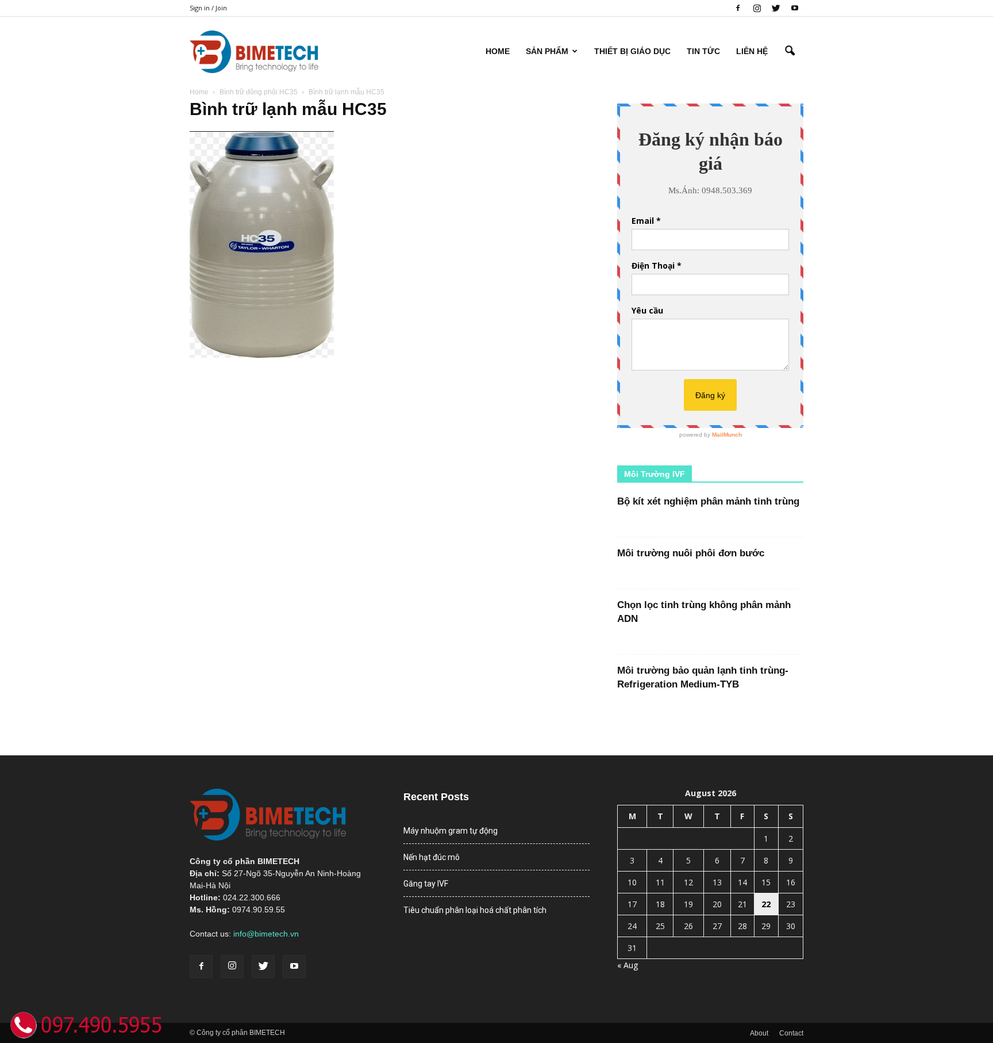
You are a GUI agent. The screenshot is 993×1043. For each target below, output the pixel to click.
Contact (791, 1033)
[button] (789, 51)
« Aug (627, 965)
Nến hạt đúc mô (431, 857)
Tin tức (703, 51)
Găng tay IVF (425, 883)
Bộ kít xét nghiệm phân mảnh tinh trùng (708, 501)
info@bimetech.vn (266, 933)
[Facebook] (737, 8)
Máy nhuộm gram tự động (450, 830)
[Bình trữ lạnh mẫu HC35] (262, 355)
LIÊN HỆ (752, 51)
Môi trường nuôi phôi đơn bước (690, 553)
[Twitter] (775, 8)
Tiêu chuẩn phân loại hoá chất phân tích (474, 910)
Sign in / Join (208, 7)
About (759, 1033)
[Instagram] (756, 8)
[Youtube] (794, 8)
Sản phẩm (547, 51)
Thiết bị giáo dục (632, 51)
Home (498, 51)
